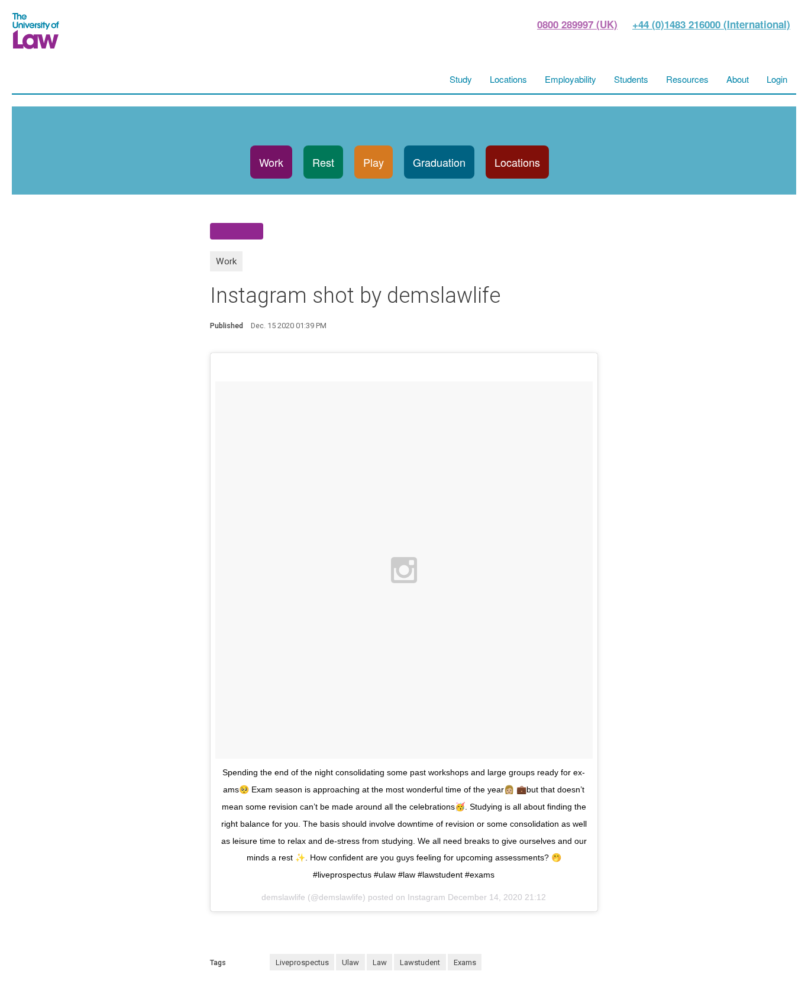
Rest (323, 162)
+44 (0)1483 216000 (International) (711, 24)
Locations (517, 162)
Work (271, 162)
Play (373, 162)
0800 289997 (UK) (577, 24)
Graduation (439, 162)
